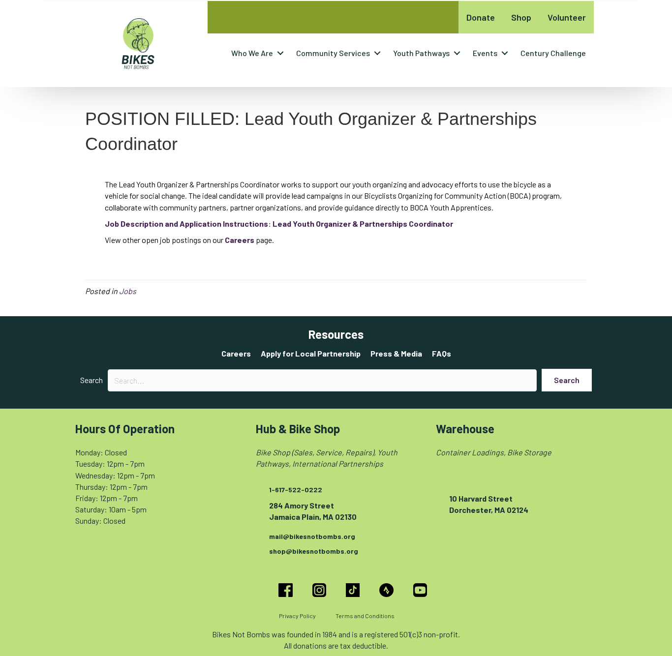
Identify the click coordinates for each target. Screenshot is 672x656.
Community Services (333, 53)
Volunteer (567, 17)
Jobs (127, 291)
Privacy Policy (297, 615)
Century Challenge (553, 53)
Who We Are (252, 53)
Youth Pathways (421, 53)
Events (485, 53)
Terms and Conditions (365, 615)
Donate (480, 17)
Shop (521, 17)
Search (91, 380)
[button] (280, 53)
